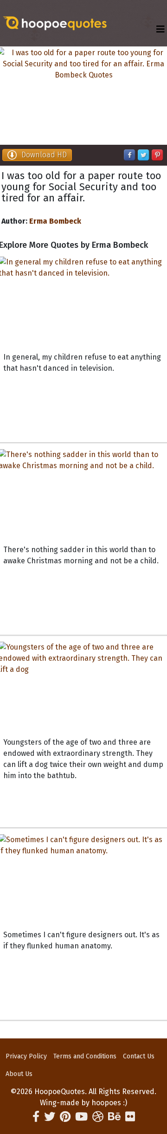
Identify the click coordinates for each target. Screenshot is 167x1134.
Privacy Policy (26, 1056)
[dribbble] (97, 1116)
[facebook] (35, 1116)
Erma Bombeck (55, 221)
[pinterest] (65, 1116)
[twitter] (49, 1116)
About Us (19, 1074)
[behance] (114, 1116)
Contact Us (138, 1056)
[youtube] (81, 1116)
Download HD (44, 154)
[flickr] (130, 1116)
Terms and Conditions (84, 1056)
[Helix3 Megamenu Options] (160, 29)
